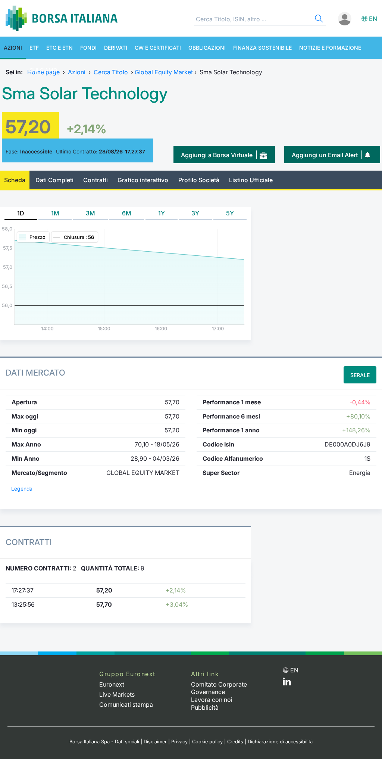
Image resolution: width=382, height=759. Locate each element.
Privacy (179, 741)
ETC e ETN (59, 47)
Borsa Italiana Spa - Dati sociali (104, 741)
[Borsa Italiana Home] (62, 18)
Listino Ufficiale (251, 180)
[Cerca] (318, 19)
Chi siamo (43, 70)
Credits (235, 741)
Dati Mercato (35, 372)
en (373, 18)
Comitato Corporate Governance (219, 688)
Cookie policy (207, 741)
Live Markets (117, 694)
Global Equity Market (164, 72)
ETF (34, 47)
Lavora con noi (211, 699)
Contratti (95, 180)
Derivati (115, 47)
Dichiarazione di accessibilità (280, 741)
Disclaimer (155, 741)
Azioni (13, 47)
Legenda (21, 489)
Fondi (88, 47)
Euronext (111, 684)
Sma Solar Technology (85, 93)
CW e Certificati (158, 47)
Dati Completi (54, 180)
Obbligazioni (207, 47)
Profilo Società (198, 180)
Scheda (14, 180)
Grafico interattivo (143, 180)
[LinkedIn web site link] (287, 683)
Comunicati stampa (126, 704)
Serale (360, 375)
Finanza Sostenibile (262, 47)
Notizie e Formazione (330, 47)
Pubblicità (205, 707)
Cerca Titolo (111, 72)
